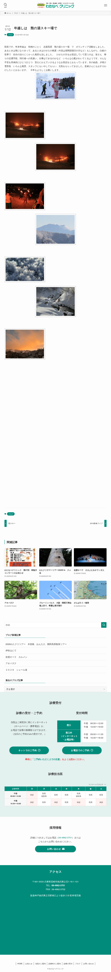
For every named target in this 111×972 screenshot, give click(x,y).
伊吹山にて (11, 650)
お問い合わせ (88, 963)
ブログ (10, 35)
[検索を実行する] (104, 625)
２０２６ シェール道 (16, 669)
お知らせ (28, 963)
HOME (20, 963)
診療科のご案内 (54, 963)
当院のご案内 (40, 963)
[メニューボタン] (105, 5)
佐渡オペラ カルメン (16, 656)
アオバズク (11, 663)
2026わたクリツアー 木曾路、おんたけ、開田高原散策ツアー (36, 644)
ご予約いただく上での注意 (47, 759)
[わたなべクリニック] (55, 5)
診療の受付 (68, 963)
